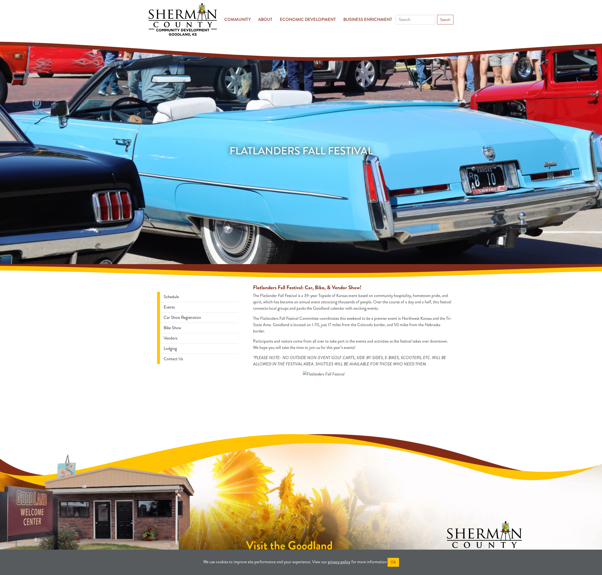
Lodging (170, 348)
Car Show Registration (182, 317)
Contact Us (173, 359)
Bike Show (172, 328)
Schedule (171, 297)
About (265, 19)
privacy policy (339, 562)
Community (237, 19)
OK (393, 562)
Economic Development (308, 19)
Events (169, 307)
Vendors (170, 338)
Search (445, 19)
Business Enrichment (367, 19)
